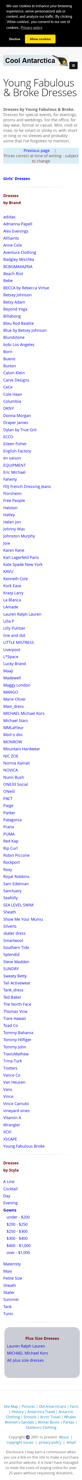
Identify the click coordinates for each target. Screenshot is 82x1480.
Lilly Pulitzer (14, 628)
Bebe (8, 280)
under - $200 (17, 1217)
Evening (10, 1202)
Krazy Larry (13, 592)
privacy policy (50, 1442)
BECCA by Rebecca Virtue (26, 287)
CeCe (7, 387)
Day (6, 1195)
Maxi (7, 1271)
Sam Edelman (16, 883)
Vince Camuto (16, 1103)
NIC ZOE (10, 756)
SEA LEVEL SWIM (18, 905)
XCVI (7, 1131)
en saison (12, 458)
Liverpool (11, 649)
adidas (9, 216)
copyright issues (20, 1442)
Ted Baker (12, 997)
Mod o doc (13, 734)
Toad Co (10, 1025)
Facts (74, 1406)
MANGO (10, 692)
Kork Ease (12, 585)
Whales (70, 1417)
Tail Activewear (16, 982)
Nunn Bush (13, 777)
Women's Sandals (19, 1422)
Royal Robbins (16, 876)
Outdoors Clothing (41, 1427)
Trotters (10, 1068)
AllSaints (11, 238)
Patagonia (12, 819)
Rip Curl (10, 848)
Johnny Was (14, 529)
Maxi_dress (13, 706)
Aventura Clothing (19, 252)
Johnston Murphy (19, 536)
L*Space (10, 656)
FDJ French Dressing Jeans (27, 486)
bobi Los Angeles (19, 344)
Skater (9, 1292)
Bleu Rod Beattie (18, 323)
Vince (8, 1096)
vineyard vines (16, 1110)
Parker (9, 812)
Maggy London (16, 685)
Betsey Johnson (17, 294)
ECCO (8, 436)
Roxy (7, 869)
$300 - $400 (16, 1238)
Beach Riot (13, 273)
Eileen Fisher (15, 443)
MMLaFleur (13, 727)
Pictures (28, 1406)
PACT (7, 798)
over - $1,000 (17, 1252)
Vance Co (11, 1075)
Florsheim (12, 493)
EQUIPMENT (14, 465)
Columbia (12, 401)
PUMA (8, 834)
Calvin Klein (14, 372)
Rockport (11, 862)
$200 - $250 (16, 1224)
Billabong (12, 316)
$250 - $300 (16, 1231)
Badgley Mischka (18, 259)
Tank (7, 1306)
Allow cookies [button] (40, 39)
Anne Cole (12, 245)
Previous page (37, 150)
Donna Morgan (17, 415)
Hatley (9, 514)
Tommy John (14, 1046)
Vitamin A (12, 1117)
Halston (10, 507)
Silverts (10, 926)
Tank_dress (13, 990)
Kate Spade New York (22, 564)
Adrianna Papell (17, 223)
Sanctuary (12, 890)
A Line (8, 1181)
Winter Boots (48, 1422)
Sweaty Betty (15, 975)
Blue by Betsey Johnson (25, 330)
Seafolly (10, 897)
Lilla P (8, 621)
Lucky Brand (14, 663)
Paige (8, 805)
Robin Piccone (16, 855)
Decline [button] (14, 39)
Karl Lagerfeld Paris (21, 557)
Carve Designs (16, 380)
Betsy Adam (14, 302)
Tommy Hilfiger (17, 1039)
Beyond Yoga (15, 309)
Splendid (11, 954)
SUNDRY (11, 968)
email (71, 1442)
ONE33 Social (15, 784)
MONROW (12, 741)
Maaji (8, 670)
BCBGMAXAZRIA (17, 266)
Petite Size (12, 1278)
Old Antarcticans (52, 1406)
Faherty (10, 479)
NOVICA (10, 770)
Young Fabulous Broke (24, 1146)
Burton (9, 365)
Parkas (68, 1422)
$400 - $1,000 (18, 1245)
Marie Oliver (14, 699)
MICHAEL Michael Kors (24, 713)
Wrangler (11, 1124)
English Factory (17, 451)
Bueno (9, 358)
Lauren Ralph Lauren (22, 614)
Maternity (12, 1263)
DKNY (8, 408)
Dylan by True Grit (20, 429)
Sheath (9, 912)
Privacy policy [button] (31, 28)
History (18, 1411)
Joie (6, 543)
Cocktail (10, 1188)
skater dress (14, 933)
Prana (8, 826)
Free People (14, 500)
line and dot (14, 635)
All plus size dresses (25, 1360)
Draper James (15, 422)
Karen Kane (13, 550)
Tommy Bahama (18, 1032)
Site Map (11, 1406)
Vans (7, 1089)
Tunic (8, 1313)
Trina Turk (12, 1060)
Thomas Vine (15, 1011)
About (64, 1437)
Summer (11, 1299)
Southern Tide (16, 947)
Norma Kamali (16, 763)
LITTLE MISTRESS (18, 642)
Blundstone (13, 337)
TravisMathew (16, 1053)
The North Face (17, 1004)
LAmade (10, 606)
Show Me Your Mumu (23, 919)
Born (7, 351)
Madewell (12, 677)
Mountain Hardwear (21, 748)
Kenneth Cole (15, 578)
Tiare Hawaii (14, 1018)
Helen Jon (12, 522)
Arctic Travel (50, 1417)
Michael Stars (15, 720)
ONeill (9, 791)
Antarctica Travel (41, 1411)
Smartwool (13, 940)
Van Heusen (14, 1082)
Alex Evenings (15, 231)
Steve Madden (16, 961)
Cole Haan (12, 394)
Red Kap (10, 841)
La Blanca (12, 599)
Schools (30, 1417)
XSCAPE (10, 1139)
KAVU (8, 571)
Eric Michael (14, 472)
